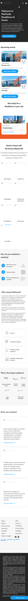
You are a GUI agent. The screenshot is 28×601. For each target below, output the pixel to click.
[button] (23, 3)
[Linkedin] (18, 537)
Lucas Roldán (7, 241)
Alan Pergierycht (7, 221)
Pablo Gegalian (7, 199)
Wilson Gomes (20, 221)
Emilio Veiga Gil (7, 179)
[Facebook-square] (15, 537)
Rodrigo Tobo (21, 179)
